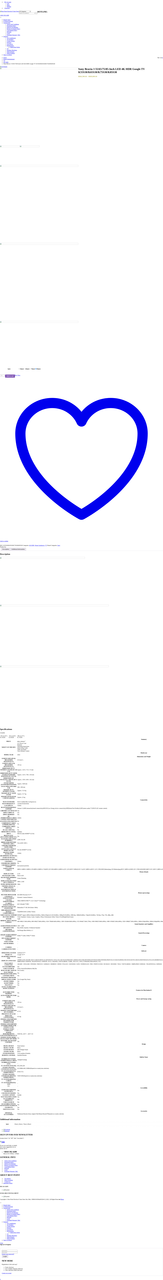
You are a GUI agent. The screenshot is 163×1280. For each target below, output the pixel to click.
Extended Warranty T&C (13, 1220)
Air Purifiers (10, 1225)
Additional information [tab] (18, 549)
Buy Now (17, 375)
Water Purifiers (11, 1238)
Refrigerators (10, 1231)
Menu (62, 1199)
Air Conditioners (11, 1223)
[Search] (36, 13)
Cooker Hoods (11, 1226)
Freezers (9, 1228)
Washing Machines (12, 1235)
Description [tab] (5, 549)
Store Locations (7, 1240)
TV (4, 60)
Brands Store (6, 1205)
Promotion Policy (11, 1211)
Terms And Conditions (13, 1209)
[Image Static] (3, 66)
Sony (58, 545)
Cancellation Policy (12, 1216)
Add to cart (10, 376)
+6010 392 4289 (4, 15)
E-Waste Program (8, 1206)
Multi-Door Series (15, 1232)
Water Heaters (10, 1237)
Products (5, 1222)
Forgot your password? (8, 1254)
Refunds (9, 1217)
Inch (9, 369)
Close (1, 1243)
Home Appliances (39, 545)
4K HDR (5, 62)
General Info (6, 1208)
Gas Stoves (10, 1229)
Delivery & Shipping (12, 1212)
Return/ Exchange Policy (13, 1214)
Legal (8, 1219)
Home (5, 57)
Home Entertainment (9, 59)
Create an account (6, 1273)
